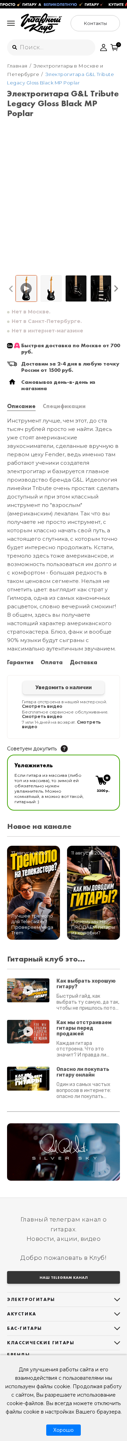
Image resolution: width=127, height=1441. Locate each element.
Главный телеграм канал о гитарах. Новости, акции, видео (63, 1229)
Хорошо (63, 1430)
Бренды (18, 1355)
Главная (17, 66)
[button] (11, 288)
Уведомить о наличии (64, 688)
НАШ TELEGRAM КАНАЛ (64, 1277)
